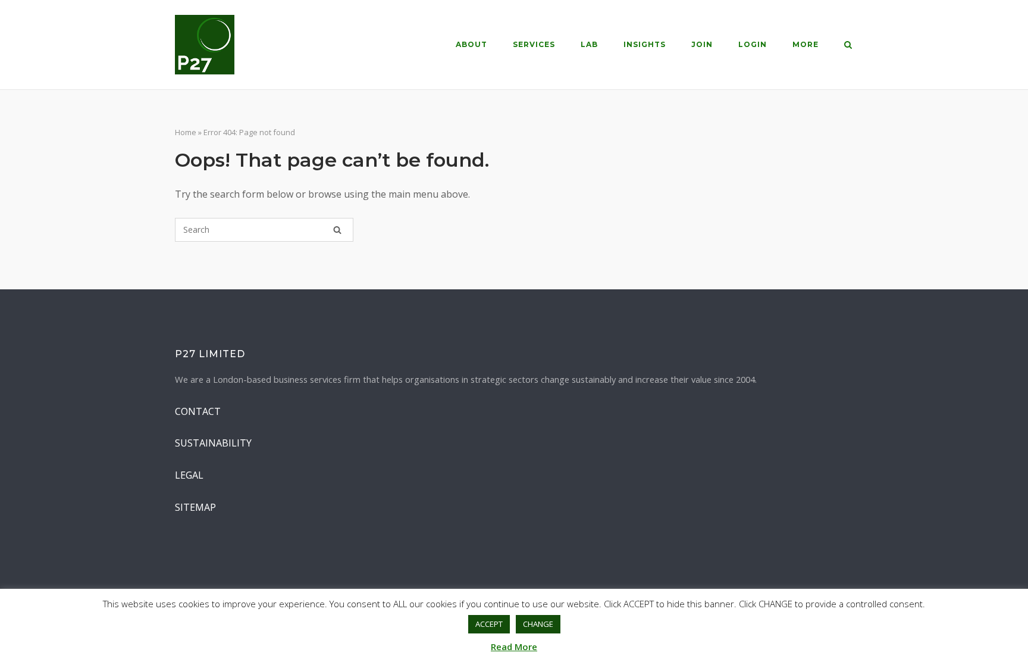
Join (702, 44)
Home (185, 132)
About (471, 44)
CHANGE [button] (538, 624)
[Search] (337, 230)
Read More (514, 646)
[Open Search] (848, 45)
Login (752, 44)
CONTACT (198, 411)
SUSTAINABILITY (213, 442)
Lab (589, 44)
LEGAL (189, 475)
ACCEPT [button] (489, 624)
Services (534, 44)
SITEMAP (195, 507)
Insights (644, 44)
